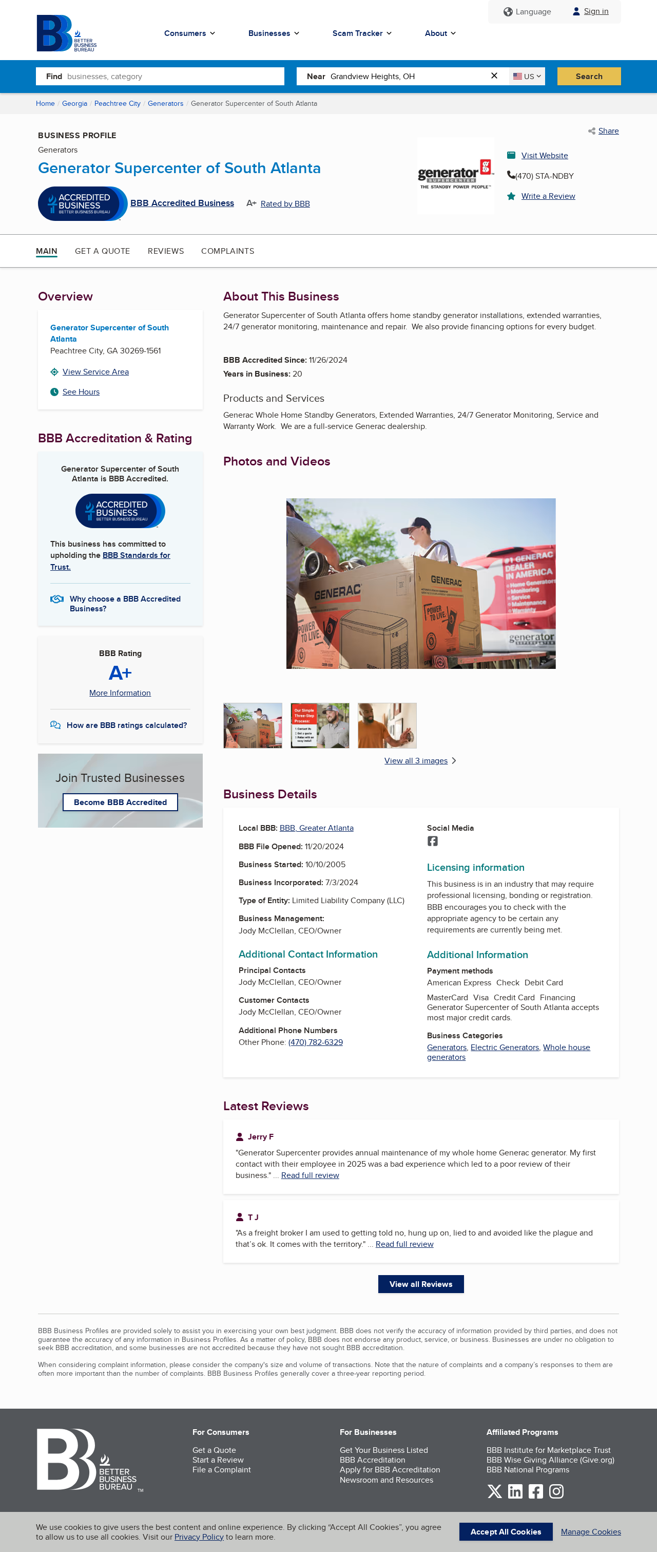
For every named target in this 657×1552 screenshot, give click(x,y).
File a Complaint (221, 1469)
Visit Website (544, 155)
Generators (166, 103)
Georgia (74, 103)
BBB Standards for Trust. (110, 560)
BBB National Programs (528, 1469)
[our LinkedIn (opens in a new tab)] (515, 1497)
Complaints (227, 251)
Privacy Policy (199, 1537)
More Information (120, 693)
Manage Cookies (591, 1532)
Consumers (185, 33)
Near (316, 76)
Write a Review (548, 196)
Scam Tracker (358, 33)
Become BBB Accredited (120, 802)
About (436, 33)
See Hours (81, 392)
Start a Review (218, 1460)
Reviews (166, 251)
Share (608, 131)
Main (46, 251)
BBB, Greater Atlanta (317, 828)
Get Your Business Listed (384, 1450)
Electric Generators (505, 1047)
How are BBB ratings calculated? (127, 725)
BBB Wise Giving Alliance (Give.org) (550, 1460)
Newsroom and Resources (386, 1480)
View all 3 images (416, 760)
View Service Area (96, 372)
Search (589, 76)
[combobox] (175, 76)
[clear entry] (497, 76)
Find (54, 76)
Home (45, 103)
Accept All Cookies (506, 1532)
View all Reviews (421, 1284)
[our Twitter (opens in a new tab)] (495, 1497)
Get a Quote (102, 251)
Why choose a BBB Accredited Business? (125, 603)
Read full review (310, 1175)
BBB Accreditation (372, 1460)
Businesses (269, 33)
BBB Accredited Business (182, 203)
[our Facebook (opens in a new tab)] (536, 1497)
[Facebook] (432, 842)
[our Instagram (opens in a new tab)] (556, 1497)
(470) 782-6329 (315, 1042)
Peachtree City (117, 103)
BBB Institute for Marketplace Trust (549, 1450)
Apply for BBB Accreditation (390, 1469)
